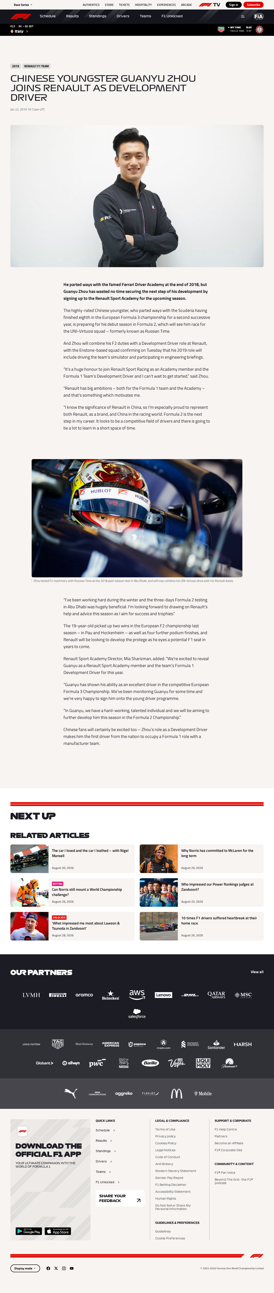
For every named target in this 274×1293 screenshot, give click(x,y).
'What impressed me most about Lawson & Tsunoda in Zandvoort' (86, 926)
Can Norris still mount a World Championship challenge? (87, 892)
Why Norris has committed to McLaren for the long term (217, 853)
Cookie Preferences (170, 1238)
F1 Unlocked (172, 16)
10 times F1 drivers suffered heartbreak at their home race (219, 920)
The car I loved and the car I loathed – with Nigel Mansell (90, 853)
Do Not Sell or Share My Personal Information (173, 1207)
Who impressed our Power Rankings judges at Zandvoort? (217, 887)
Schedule (48, 16)
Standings (97, 16)
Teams (145, 16)
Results (72, 16)
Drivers (123, 16)
